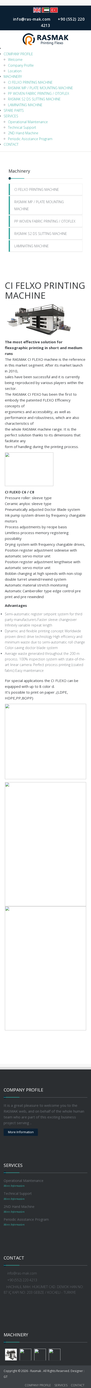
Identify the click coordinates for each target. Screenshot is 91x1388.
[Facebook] (42, 1305)
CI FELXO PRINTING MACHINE (30, 82)
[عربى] (45, 10)
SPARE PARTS (14, 110)
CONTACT (11, 144)
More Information (21, 1132)
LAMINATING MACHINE (25, 105)
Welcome (15, 59)
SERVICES (11, 116)
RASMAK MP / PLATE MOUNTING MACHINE (40, 88)
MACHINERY (13, 76)
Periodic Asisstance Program (30, 138)
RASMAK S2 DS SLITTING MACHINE (34, 99)
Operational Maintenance (28, 122)
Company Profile (21, 65)
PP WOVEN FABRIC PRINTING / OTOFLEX (38, 93)
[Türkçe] (54, 10)
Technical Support (22, 127)
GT (6, 1377)
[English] (37, 10)
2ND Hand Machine (23, 133)
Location (15, 71)
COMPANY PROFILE (18, 54)
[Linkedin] (49, 1305)
